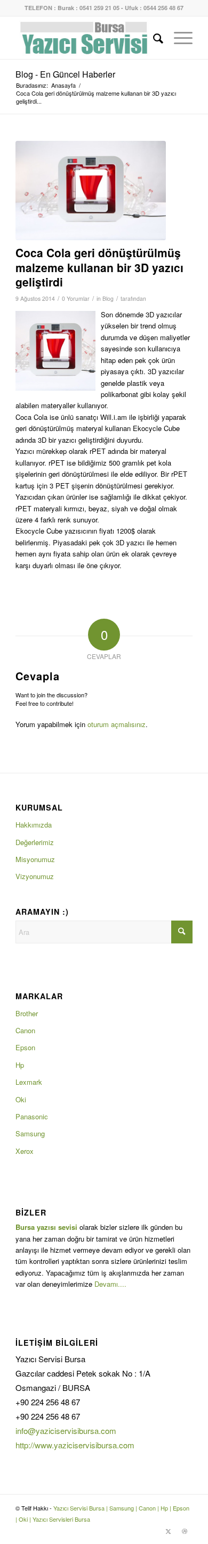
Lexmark (28, 1082)
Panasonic (31, 1116)
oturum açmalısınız (116, 724)
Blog (108, 298)
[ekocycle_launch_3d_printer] (90, 191)
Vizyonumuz (34, 876)
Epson (25, 1047)
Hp (19, 1065)
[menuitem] (152, 37)
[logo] (86, 37)
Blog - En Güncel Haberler (65, 74)
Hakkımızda (33, 825)
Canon (25, 1030)
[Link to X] (169, 1531)
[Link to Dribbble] (185, 1531)
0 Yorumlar (76, 298)
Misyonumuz (35, 859)
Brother (26, 1013)
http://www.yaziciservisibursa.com (74, 1444)
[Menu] (178, 37)
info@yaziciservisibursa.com (65, 1430)
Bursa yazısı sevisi (46, 1227)
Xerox (24, 1151)
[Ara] (152, 37)
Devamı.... (110, 1284)
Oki (20, 1099)
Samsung (30, 1133)
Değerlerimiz (34, 842)
